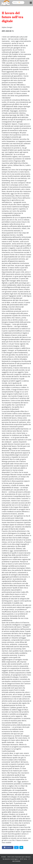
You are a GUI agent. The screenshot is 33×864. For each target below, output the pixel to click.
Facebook (9, 847)
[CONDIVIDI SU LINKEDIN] (21, 847)
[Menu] (31, 3)
